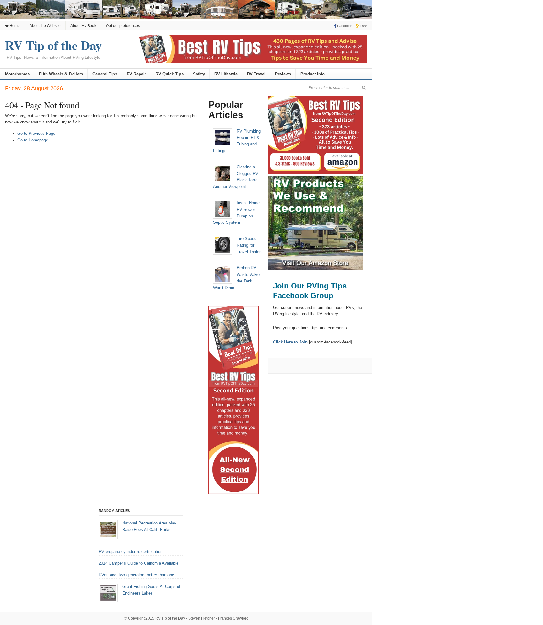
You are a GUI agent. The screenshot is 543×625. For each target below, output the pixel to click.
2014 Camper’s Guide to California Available (138, 563)
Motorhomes (17, 74)
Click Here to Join (290, 342)
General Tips (104, 74)
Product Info (312, 74)
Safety (199, 74)
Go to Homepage (32, 140)
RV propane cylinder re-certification (130, 551)
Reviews (283, 74)
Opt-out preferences (123, 26)
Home (14, 26)
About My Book (83, 26)
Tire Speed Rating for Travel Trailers (250, 245)
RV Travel (256, 74)
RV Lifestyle (226, 74)
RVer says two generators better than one (136, 575)
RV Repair (136, 74)
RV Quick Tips (170, 74)
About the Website (45, 26)
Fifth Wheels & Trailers (61, 74)
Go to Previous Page (36, 133)
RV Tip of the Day (170, 618)
